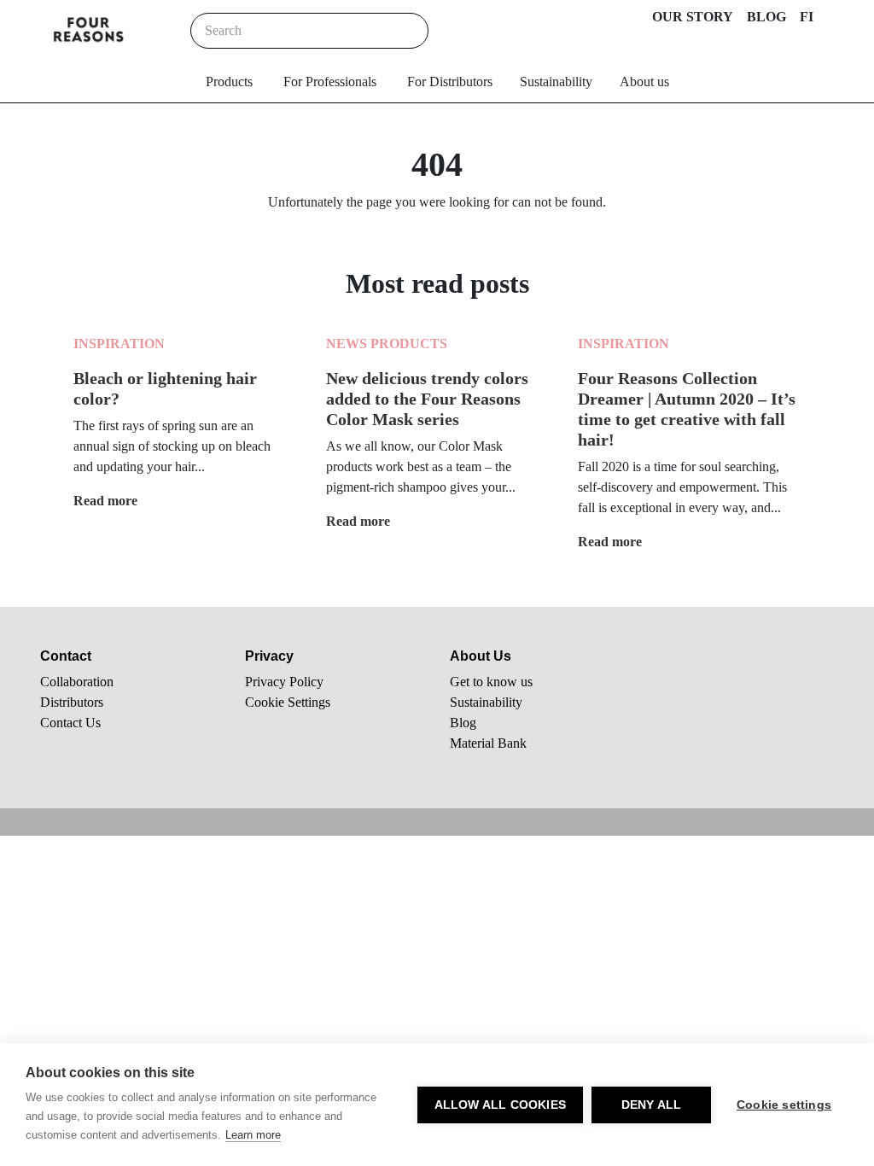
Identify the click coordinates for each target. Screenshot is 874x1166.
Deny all (651, 1105)
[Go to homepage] (89, 30)
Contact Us (70, 722)
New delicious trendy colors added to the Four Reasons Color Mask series (427, 399)
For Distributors (449, 81)
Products (229, 81)
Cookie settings (784, 1105)
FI (806, 16)
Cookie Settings (287, 702)
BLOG (766, 16)
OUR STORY (692, 16)
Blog (463, 722)
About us (644, 81)
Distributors (71, 702)
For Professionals (329, 81)
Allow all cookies (500, 1105)
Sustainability (556, 81)
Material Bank (488, 743)
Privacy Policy (284, 681)
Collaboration (77, 681)
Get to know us (491, 681)
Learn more (253, 1134)
